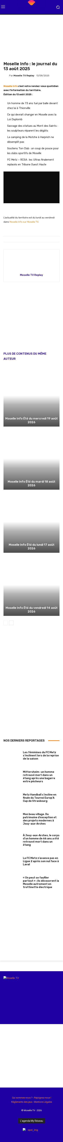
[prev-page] (6, 622)
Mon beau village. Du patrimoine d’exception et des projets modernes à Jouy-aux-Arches (40, 819)
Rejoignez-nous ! (42, 1097)
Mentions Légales (43, 1102)
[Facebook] (5, 1134)
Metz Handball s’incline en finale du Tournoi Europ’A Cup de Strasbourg (39, 798)
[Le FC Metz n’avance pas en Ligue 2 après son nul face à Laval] (12, 860)
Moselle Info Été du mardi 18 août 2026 (31, 483)
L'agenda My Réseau (31, 1120)
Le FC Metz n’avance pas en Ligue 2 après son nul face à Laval (41, 861)
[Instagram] (10, 1134)
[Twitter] (21, 1134)
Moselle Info (11, 86)
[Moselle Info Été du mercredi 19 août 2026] (31, 396)
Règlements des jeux (21, 1102)
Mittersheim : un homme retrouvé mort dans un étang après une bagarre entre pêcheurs (39, 776)
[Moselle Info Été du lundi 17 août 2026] (31, 522)
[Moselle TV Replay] (6, 75)
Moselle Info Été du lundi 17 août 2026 (31, 546)
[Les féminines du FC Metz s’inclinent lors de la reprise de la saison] (12, 754)
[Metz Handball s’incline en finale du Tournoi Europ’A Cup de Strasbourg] (12, 797)
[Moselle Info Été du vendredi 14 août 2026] (31, 585)
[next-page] (11, 622)
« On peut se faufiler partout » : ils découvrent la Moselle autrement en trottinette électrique (41, 882)
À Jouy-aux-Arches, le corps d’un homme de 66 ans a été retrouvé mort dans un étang (41, 840)
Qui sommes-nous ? (22, 1097)
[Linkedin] (16, 1134)
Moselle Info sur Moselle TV (23, 222)
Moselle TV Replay (23, 75)
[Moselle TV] (31, 7)
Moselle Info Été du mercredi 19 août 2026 (31, 420)
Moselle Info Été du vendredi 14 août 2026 (32, 609)
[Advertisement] (31, 319)
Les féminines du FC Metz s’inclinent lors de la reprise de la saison (41, 755)
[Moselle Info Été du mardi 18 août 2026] (31, 459)
